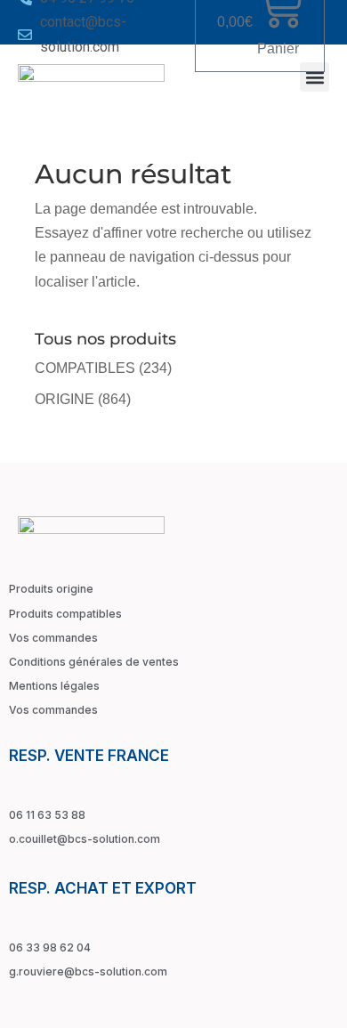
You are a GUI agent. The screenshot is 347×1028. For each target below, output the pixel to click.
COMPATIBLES (85, 368)
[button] (314, 77)
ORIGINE (64, 399)
